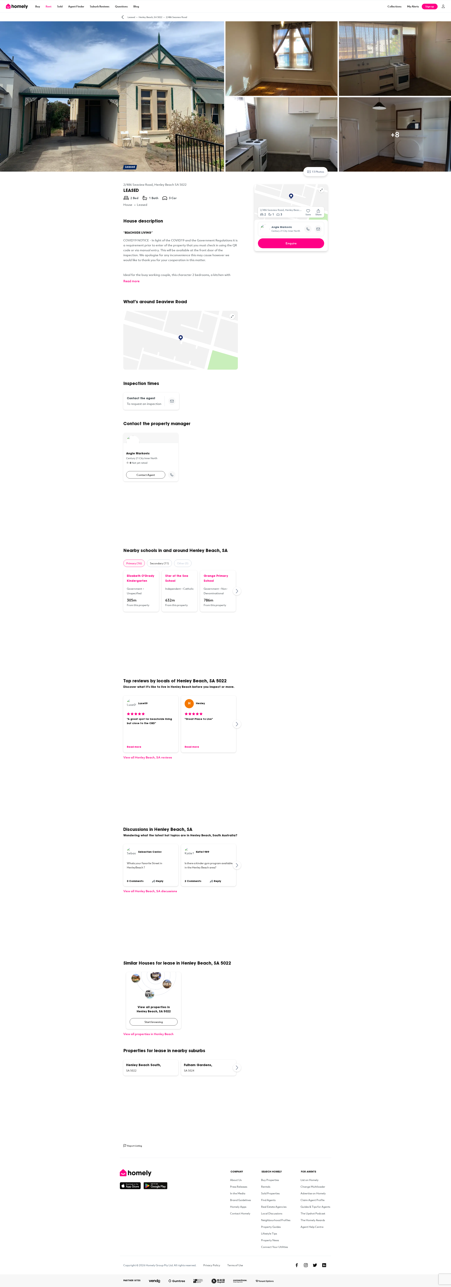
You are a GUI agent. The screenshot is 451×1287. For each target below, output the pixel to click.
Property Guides (271, 1227)
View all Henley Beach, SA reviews (147, 757)
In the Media (237, 1193)
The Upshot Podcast (313, 1213)
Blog (136, 6)
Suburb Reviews (99, 6)
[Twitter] (315, 1265)
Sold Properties (270, 1193)
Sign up (429, 6)
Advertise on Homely (313, 1193)
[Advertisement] (180, 515)
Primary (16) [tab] (134, 563)
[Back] (122, 17)
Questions (121, 6)
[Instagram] (305, 1265)
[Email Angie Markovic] (318, 229)
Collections (394, 6)
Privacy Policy (211, 1265)
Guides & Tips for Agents (315, 1206)
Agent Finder (76, 6)
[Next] (237, 591)
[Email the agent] (172, 401)
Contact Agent (146, 475)
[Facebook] (296, 1265)
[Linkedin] (324, 1265)
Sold (60, 6)
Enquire (291, 243)
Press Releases (238, 1186)
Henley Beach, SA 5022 (150, 17)
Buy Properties (270, 1180)
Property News (270, 1240)
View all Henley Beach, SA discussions (150, 891)
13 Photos (318, 171)
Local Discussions (271, 1213)
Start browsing (153, 1022)
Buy (37, 6)
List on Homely (310, 1180)
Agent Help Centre (312, 1227)
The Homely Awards (313, 1220)
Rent (48, 6)
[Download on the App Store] (132, 1185)
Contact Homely (240, 1213)
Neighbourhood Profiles (275, 1220)
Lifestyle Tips (269, 1233)
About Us (236, 1180)
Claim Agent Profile (313, 1200)
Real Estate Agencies (273, 1206)
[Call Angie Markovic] (171, 475)
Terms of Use (235, 1265)
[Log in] (443, 6)
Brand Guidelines (240, 1200)
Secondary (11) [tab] (159, 563)
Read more (131, 281)
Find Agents (268, 1200)
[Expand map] (232, 316)
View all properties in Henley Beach (148, 1034)
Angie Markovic (281, 227)
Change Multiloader (313, 1186)
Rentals (265, 1186)
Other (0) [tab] (183, 563)
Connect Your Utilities (274, 1247)
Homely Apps (238, 1206)
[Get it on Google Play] (155, 1185)
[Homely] (143, 1173)
